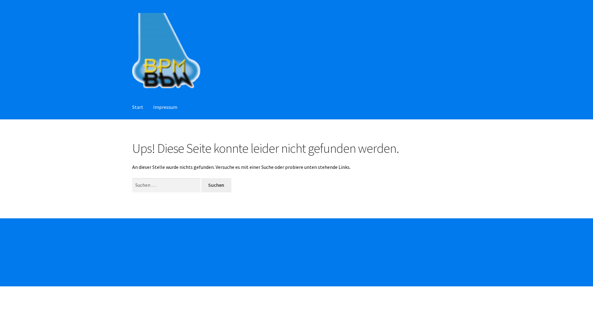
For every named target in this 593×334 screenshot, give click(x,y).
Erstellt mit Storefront (157, 251)
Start (137, 107)
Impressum (165, 107)
